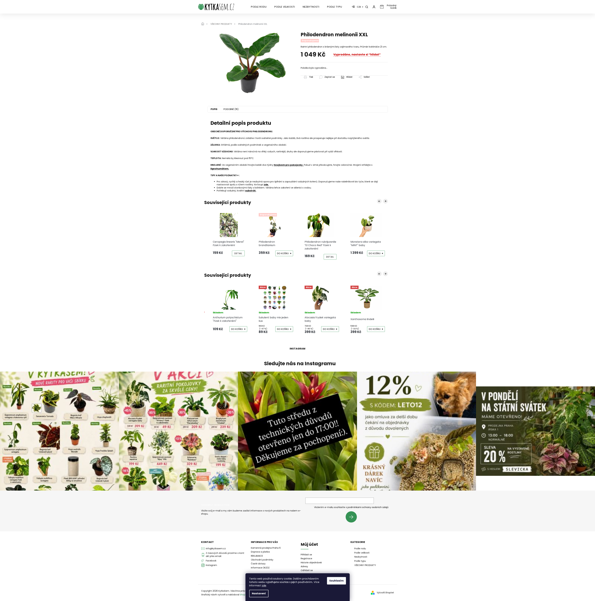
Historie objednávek (311, 562)
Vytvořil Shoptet (385, 592)
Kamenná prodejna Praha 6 (266, 547)
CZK (359, 6)
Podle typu (360, 561)
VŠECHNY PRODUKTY (365, 565)
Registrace (306, 558)
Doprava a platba (260, 551)
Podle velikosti (361, 552)
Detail (284, 256)
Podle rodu (360, 548)
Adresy (304, 566)
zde (264, 585)
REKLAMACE (257, 555)
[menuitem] (259, 6)
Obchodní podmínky (262, 559)
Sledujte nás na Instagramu (300, 363)
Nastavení (259, 593)
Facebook (211, 560)
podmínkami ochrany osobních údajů (368, 507)
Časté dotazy (258, 563)
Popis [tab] (214, 109)
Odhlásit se (307, 570)
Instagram (211, 565)
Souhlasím (336, 580)
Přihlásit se (352, 516)
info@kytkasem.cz (216, 548)
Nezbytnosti (360, 556)
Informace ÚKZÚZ (260, 567)
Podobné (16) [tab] (231, 109)
